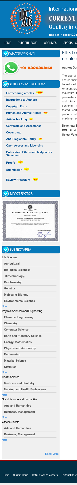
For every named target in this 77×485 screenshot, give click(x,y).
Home (7, 43)
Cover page (13, 132)
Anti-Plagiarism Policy (21, 139)
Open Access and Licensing (24, 145)
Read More (52, 453)
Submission (14, 169)
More (4, 306)
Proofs (10, 162)
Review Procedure (18, 179)
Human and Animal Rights (23, 112)
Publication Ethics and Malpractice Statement (29, 154)
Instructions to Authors (21, 99)
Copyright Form (16, 106)
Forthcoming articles (20, 93)
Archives (50, 43)
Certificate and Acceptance (23, 125)
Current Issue (27, 43)
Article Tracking (16, 119)
